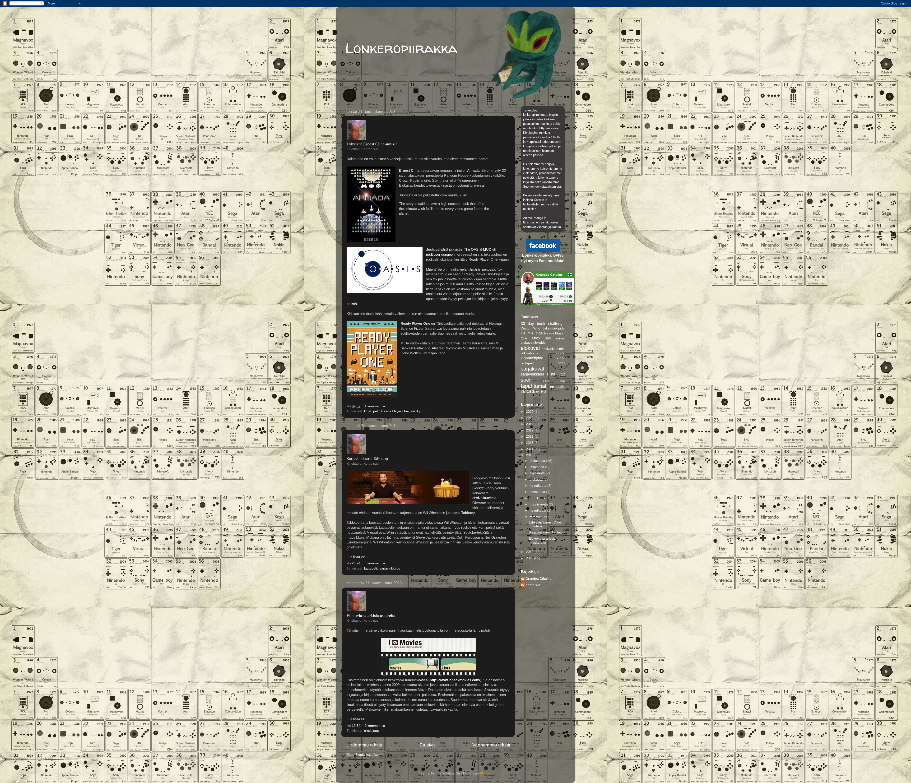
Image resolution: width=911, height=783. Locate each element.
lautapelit (371, 568)
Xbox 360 (541, 338)
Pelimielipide (532, 333)
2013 (530, 455)
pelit (376, 411)
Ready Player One (395, 411)
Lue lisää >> (356, 557)
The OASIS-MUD (477, 249)
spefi (526, 380)
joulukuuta (538, 461)
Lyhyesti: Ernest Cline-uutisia (372, 144)
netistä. (353, 304)
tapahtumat (533, 386)
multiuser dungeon (440, 254)
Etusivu (427, 744)
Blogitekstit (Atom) (369, 754)
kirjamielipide (532, 358)
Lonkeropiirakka (401, 48)
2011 (530, 558)
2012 (530, 552)
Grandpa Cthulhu (538, 578)
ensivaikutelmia (553, 349)
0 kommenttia (375, 563)
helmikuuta (538, 510)
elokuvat (530, 348)
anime (560, 338)
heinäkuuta (538, 485)
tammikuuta (539, 517)
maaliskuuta (539, 504)
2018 (530, 424)
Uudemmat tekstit (364, 744)
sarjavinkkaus (390, 568)
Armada (473, 170)
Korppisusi (533, 585)
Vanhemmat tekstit (491, 744)
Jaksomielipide (554, 328)
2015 (530, 443)
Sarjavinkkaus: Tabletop (367, 458)
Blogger (485, 773)
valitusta (528, 391)
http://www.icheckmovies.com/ (455, 680)
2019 (530, 418)
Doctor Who (530, 328)
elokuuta (537, 479)
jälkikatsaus (529, 353)
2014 (530, 449)
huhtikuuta (538, 498)
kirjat (367, 411)
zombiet (541, 391)
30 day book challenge (543, 323)
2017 (530, 430)
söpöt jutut (554, 380)
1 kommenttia (375, 406)
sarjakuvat (532, 369)
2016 (530, 436)
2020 (530, 411)
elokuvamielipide (533, 342)
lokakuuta (537, 467)
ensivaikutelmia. (484, 498)
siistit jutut (418, 411)
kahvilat (560, 353)
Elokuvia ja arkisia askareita (371, 615)
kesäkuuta (538, 492)
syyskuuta (538, 473)
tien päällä (556, 387)
